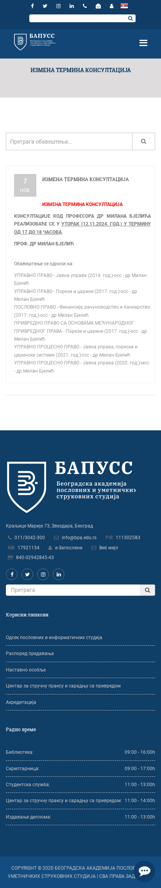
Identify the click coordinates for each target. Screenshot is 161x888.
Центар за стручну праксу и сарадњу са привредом (63, 686)
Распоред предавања (30, 653)
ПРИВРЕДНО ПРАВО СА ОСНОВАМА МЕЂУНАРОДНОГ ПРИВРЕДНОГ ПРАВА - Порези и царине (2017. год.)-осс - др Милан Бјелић (80, 331)
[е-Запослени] (111, 6)
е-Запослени (68, 548)
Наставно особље (26, 670)
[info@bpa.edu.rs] (99, 6)
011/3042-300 (29, 537)
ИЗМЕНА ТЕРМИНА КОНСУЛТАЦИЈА (85, 179)
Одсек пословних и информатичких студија (54, 637)
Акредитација (21, 702)
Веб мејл (108, 548)
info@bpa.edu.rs (79, 537)
